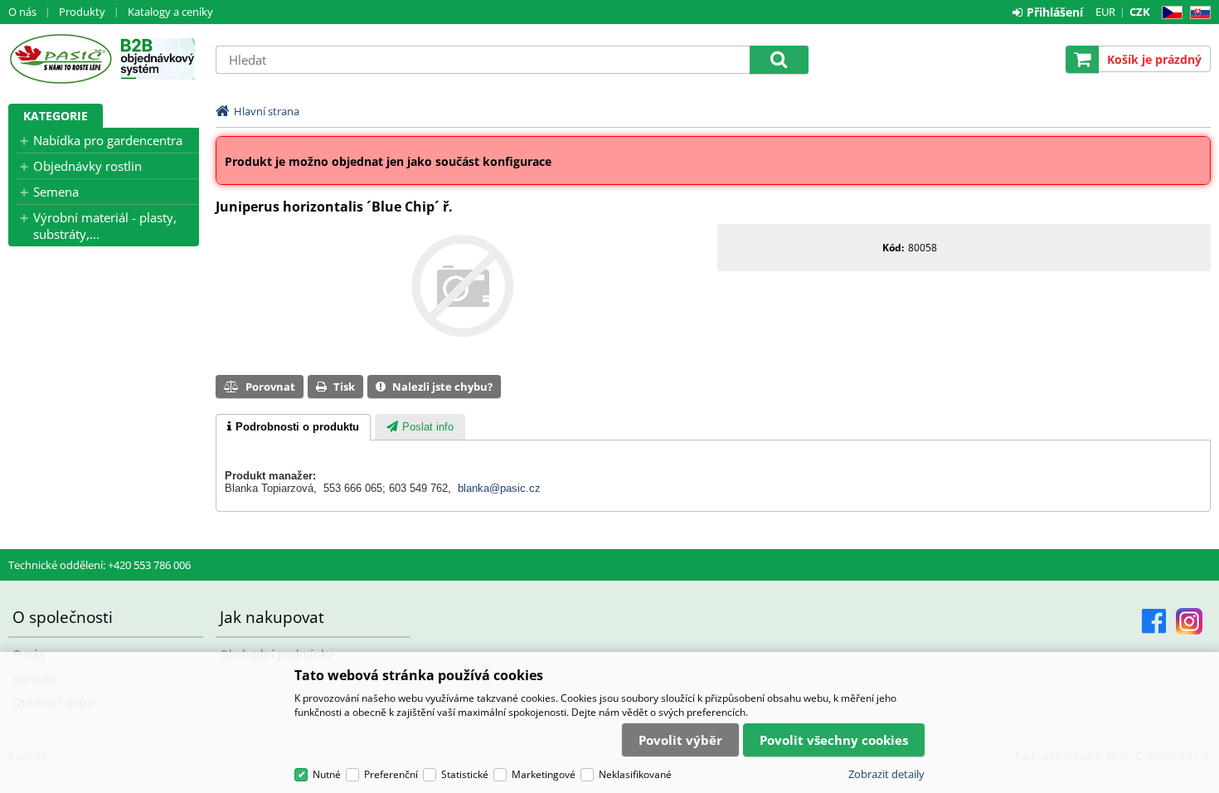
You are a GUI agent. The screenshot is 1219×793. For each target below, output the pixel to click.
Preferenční (391, 774)
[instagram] (1189, 621)
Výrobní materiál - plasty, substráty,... (105, 225)
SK (1197, 13)
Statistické (464, 774)
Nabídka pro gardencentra (107, 140)
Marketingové (544, 774)
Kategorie (55, 116)
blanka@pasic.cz (499, 488)
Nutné (327, 774)
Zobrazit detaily (886, 773)
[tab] (293, 427)
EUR (1105, 11)
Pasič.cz (60, 58)
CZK (1139, 11)
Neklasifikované (635, 774)
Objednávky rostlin (87, 166)
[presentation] (293, 427)
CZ (1169, 13)
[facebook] (1154, 621)
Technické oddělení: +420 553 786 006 (99, 564)
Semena (56, 191)
